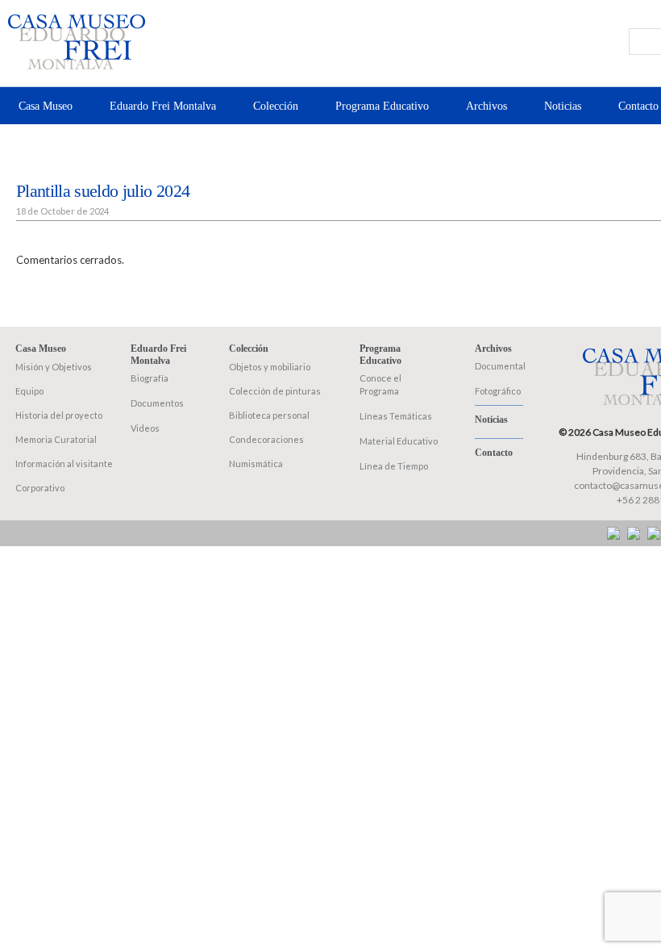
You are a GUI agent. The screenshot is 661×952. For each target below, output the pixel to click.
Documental (500, 366)
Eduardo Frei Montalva (163, 106)
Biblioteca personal (269, 415)
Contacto (638, 106)
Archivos (486, 106)
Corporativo (39, 487)
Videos (145, 428)
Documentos (157, 403)
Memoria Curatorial (56, 439)
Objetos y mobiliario (269, 366)
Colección (275, 106)
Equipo (29, 391)
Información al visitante (64, 463)
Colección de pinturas (275, 391)
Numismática (256, 463)
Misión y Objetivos (53, 366)
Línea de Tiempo (394, 466)
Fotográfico (498, 391)
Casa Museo (46, 106)
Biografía (149, 378)
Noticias (562, 106)
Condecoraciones (266, 439)
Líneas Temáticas (396, 416)
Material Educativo (399, 441)
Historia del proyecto (58, 415)
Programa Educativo (382, 106)
